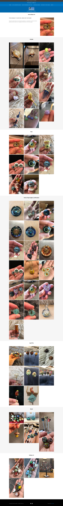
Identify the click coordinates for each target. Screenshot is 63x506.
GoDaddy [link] (52, 503)
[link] (31, 8)
